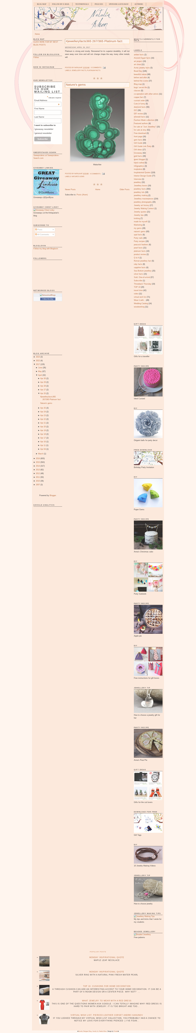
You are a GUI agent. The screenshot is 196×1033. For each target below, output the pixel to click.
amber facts (139, 55)
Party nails (138, 238)
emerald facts (139, 117)
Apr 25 (43, 408)
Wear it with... (139, 300)
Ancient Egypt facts (142, 58)
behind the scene (141, 81)
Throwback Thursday (142, 284)
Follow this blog (47, 299)
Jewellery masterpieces (143, 199)
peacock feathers (141, 244)
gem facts (138, 140)
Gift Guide (138, 143)
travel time (138, 290)
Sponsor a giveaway (119, 4)
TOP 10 (137, 287)
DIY (135, 110)
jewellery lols (139, 192)
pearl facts (138, 248)
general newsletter (43, 133)
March (40, 454)
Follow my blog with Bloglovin (45, 249)
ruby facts (138, 264)
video (136, 294)
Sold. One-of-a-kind (142, 277)
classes (137, 91)
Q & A (136, 258)
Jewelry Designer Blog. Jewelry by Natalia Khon (92, 1031)
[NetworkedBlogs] (48, 295)
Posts (39, 230)
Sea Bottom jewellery (143, 271)
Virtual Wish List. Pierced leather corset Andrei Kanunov (107, 1015)
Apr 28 (43, 386)
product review (140, 254)
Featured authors (141, 123)
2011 (38, 477)
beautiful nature (140, 74)
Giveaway (138, 153)
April (40, 375)
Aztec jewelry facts (142, 68)
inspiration (138, 169)
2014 (38, 466)
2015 (38, 462)
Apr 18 (43, 434)
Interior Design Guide (142, 176)
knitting (137, 218)
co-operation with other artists (146, 94)
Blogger (53, 495)
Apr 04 (43, 449)
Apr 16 (43, 442)
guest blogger (139, 159)
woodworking (139, 307)
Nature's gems (46, 403)
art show (137, 64)
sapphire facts (140, 267)
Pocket (116, 1031)
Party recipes (139, 241)
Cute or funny (139, 104)
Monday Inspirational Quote (106, 957)
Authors (138, 4)
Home (37, 34)
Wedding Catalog (141, 303)
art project (138, 61)
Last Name (39, 117)
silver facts (138, 274)
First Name (39, 108)
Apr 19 (43, 430)
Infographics (139, 166)
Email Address (47, 100)
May (40, 371)
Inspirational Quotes (142, 172)
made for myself (140, 221)
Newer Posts (70, 189)
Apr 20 (43, 427)
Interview (137, 179)
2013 (38, 470)
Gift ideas (138, 150)
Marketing (138, 225)
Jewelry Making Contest (144, 208)
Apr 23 (43, 415)
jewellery (137, 182)
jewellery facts (79, 70)
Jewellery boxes (140, 185)
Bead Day (138, 71)
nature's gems (78, 176)
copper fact (138, 97)
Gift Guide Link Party (142, 146)
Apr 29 (43, 382)
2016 (38, 458)
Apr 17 (43, 438)
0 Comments (96, 67)
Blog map (138, 84)
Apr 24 (43, 412)
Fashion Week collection (144, 120)
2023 (38, 357)
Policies (99, 4)
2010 (38, 481)
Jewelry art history (141, 205)
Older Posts (125, 189)
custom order (139, 100)
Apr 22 (43, 419)
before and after (140, 77)
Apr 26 (43, 393)
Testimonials (82, 4)
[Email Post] (104, 67)
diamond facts (140, 107)
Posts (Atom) (82, 195)
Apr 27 (43, 390)
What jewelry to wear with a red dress (106, 1001)
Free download (140, 133)
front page (138, 136)
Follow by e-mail (60, 4)
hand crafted (139, 163)
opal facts (138, 235)
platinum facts (93, 70)
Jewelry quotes (140, 212)
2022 (38, 360)
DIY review (138, 114)
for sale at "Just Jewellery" (145, 127)
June (40, 368)
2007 (38, 485)
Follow (36, 57)
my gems (138, 228)
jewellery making (141, 195)
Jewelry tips (139, 215)
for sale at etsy (140, 130)
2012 (38, 473)
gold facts (138, 156)
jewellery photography (143, 202)
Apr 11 (43, 445)
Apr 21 (43, 423)
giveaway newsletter (44, 129)
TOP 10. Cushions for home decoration (107, 986)
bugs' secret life (140, 87)
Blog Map (41, 4)
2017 (38, 364)
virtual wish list (140, 297)
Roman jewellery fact (142, 261)
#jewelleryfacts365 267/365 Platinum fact (94, 41)
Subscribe (138, 280)
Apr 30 (43, 378)
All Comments (43, 234)
